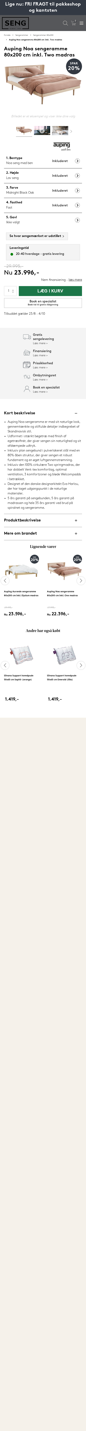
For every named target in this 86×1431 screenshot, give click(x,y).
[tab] (24, 131)
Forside (7, 35)
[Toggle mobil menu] (81, 23)
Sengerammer (21, 35)
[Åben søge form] (65, 23)
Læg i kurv (50, 291)
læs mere (75, 280)
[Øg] (13, 288)
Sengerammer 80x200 (43, 35)
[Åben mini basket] (73, 23)
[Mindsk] (13, 293)
